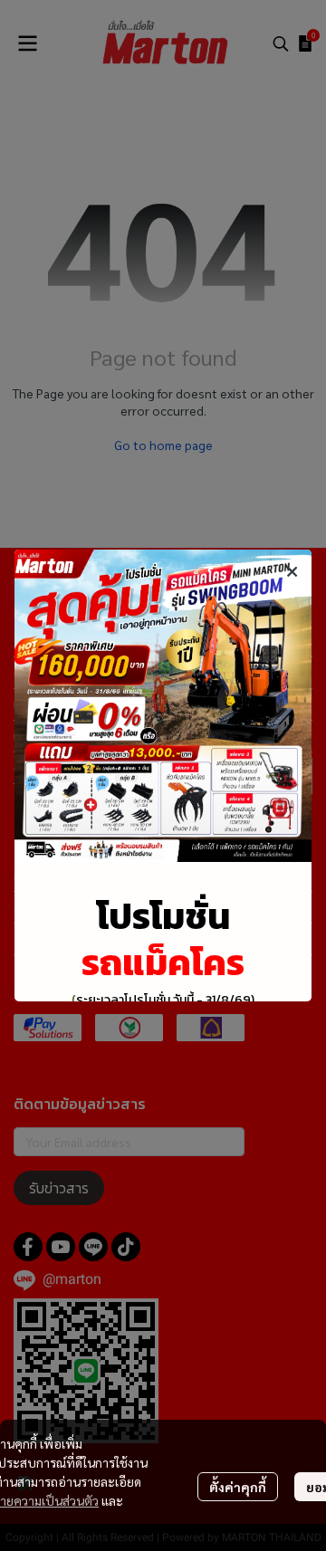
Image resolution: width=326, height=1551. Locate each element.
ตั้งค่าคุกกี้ (237, 1487)
